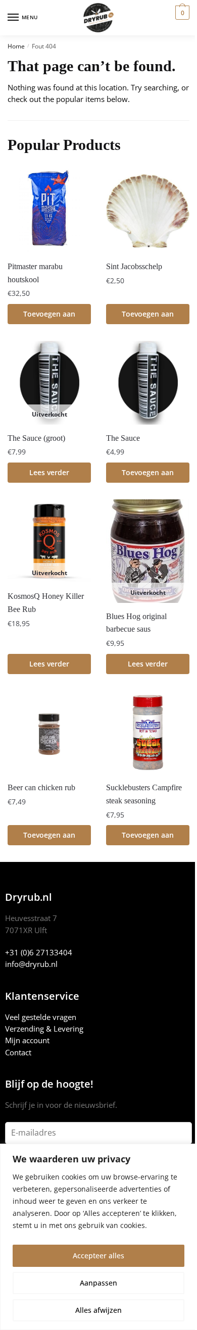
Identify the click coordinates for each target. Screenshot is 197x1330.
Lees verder (49, 472)
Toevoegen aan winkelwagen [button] (49, 316)
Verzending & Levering (44, 1029)
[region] (98, 1237)
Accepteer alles (98, 1255)
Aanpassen (98, 1283)
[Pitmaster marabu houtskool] (49, 211)
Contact (18, 1052)
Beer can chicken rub (41, 787)
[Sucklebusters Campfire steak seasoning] (147, 732)
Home (16, 46)
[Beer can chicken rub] (49, 732)
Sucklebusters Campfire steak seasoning (144, 794)
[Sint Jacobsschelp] (147, 211)
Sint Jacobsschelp (134, 266)
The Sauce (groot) (36, 438)
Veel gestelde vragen (40, 1017)
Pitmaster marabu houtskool (35, 273)
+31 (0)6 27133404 (38, 952)
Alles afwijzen (98, 1310)
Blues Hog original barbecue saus (136, 623)
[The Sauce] (147, 382)
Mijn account (27, 1040)
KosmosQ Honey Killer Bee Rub (46, 602)
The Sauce (123, 438)
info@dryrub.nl (31, 964)
